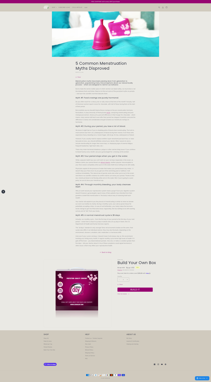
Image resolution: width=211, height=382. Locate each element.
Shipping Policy (89, 352)
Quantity (119, 276)
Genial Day (107, 378)
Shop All (46, 338)
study (108, 112)
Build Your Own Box (49, 350)
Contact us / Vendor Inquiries (93, 338)
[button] (54, 7)
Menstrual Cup (48, 344)
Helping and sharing (132, 344)
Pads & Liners (48, 341)
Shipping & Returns (90, 341)
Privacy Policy (89, 347)
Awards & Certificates (133, 341)
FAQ (86, 358)
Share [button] (79, 77)
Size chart (88, 344)
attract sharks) (105, 162)
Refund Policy (89, 350)
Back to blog (106, 252)
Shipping (119, 270)
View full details (122, 294)
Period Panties (48, 347)
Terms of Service (90, 355)
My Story (129, 338)
